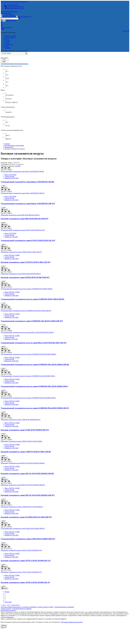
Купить (5, 187)
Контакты (8, 48)
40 (18, 166)
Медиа (7, 46)
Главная (7, 144)
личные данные (6, 608)
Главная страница (10, 36)
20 (16, 166)
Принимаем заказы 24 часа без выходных (14, 1)
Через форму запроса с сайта (15, 8)
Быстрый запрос (6, 13)
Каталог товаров (10, 37)
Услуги (7, 39)
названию (21, 164)
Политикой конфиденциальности (72, 622)
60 (19, 166)
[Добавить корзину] (8, 168)
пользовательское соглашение (64, 607)
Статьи (7, 42)
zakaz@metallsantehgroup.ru (15, 6)
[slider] (1, 64)
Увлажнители (9, 147)
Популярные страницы (8, 610)
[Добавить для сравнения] (5, 168)
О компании (9, 44)
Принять (4, 625)
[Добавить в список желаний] (2, 168)
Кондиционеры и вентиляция (14, 145)
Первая (7, 592)
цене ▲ (14, 164)
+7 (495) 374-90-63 (12, 5)
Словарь (7, 41)
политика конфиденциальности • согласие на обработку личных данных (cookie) (27, 607)
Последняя (8, 602)
